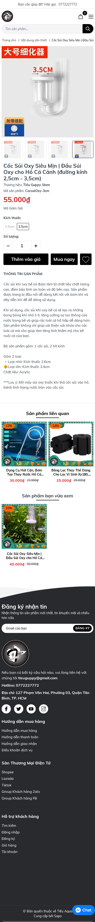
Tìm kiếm (9, 825)
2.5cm (9, 226)
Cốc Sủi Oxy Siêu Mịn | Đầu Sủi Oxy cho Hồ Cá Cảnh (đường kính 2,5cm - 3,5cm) (24, 556)
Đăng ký (82, 628)
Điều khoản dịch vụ (17, 750)
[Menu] (91, 16)
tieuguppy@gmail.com (37, 678)
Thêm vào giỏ (26, 259)
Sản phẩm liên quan (47, 413)
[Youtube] (31, 708)
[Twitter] (18, 708)
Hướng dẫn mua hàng (19, 730)
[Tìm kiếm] (88, 28)
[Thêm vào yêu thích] (86, 259)
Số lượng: (11, 236)
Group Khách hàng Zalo (21, 791)
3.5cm (23, 226)
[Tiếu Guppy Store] (28, 16)
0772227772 (68, 4)
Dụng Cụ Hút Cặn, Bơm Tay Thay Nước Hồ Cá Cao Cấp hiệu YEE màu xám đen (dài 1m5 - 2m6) (24, 472)
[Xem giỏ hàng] (81, 16)
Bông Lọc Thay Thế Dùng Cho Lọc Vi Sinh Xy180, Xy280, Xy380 (70, 472)
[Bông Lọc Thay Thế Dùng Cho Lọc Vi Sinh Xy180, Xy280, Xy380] (71, 444)
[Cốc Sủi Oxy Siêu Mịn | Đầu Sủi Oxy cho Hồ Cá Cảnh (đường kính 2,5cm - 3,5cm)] (24, 526)
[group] (47, 91)
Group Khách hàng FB (19, 798)
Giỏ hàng (9, 845)
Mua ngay (64, 259)
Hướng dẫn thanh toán (20, 737)
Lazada (8, 778)
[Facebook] (6, 708)
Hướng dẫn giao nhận (19, 743)
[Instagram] (43, 708)
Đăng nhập (11, 832)
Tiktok (7, 785)
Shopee (8, 772)
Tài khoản (10, 852)
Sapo (58, 916)
